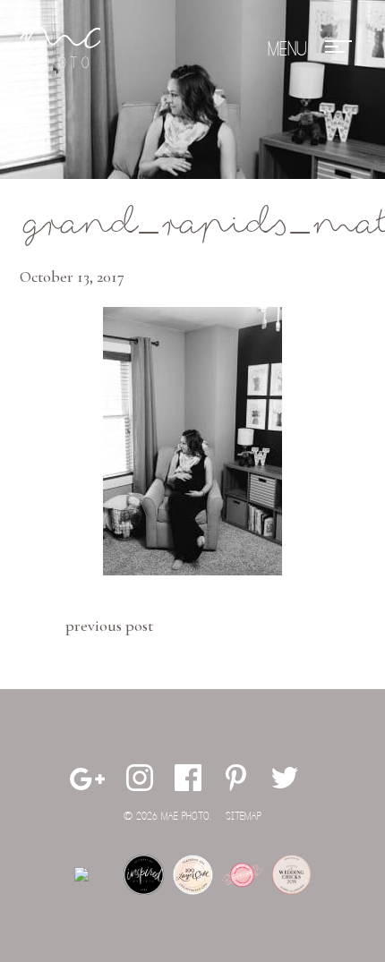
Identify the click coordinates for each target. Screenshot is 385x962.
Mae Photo (60, 49)
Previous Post (109, 625)
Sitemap (243, 816)
